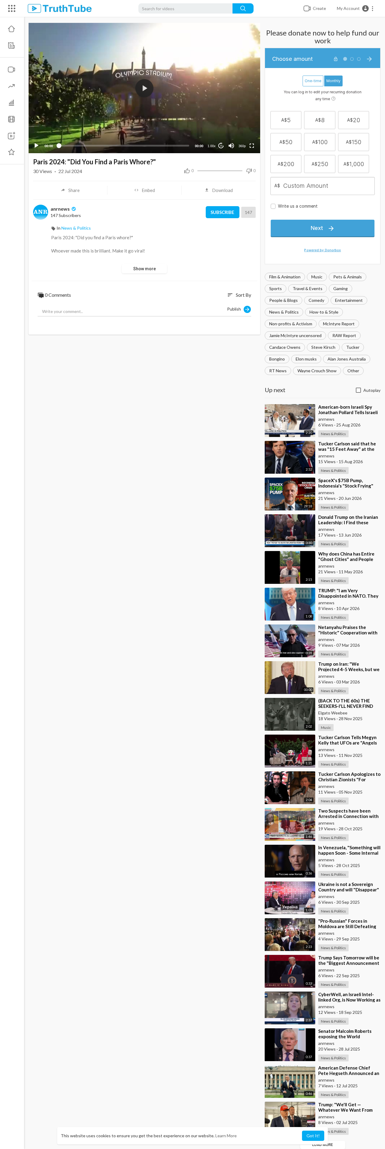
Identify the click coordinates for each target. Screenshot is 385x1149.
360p (242, 146)
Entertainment (349, 300)
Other (353, 370)
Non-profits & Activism (290, 323)
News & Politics (284, 311)
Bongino (277, 358)
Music (316, 276)
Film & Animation (284, 276)
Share (74, 190)
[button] (355, 8)
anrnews (61, 209)
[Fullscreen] (252, 146)
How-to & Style (324, 311)
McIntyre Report (339, 323)
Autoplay (371, 390)
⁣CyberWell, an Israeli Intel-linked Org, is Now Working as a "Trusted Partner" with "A (349, 1000)
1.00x (212, 146)
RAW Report (344, 335)
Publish (235, 308)
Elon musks (306, 358)
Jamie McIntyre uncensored (295, 335)
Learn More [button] (226, 1135)
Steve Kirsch (323, 347)
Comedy (316, 300)
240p (240, 122)
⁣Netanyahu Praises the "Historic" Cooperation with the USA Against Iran (347, 632)
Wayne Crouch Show (317, 370)
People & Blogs (283, 300)
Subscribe (222, 212)
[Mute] (231, 146)
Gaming (340, 288)
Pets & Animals (347, 276)
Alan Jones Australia (347, 358)
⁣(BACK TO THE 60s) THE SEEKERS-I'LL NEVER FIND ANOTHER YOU (345, 706)
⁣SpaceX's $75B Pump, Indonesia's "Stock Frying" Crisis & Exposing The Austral (349, 486)
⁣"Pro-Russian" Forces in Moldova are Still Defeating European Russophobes (347, 926)
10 (221, 145)
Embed (148, 190)
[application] (144, 88)
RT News (278, 370)
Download (222, 190)
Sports (275, 288)
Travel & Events (307, 288)
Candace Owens (284, 347)
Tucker (352, 347)
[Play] (36, 146)
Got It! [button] (313, 1135)
